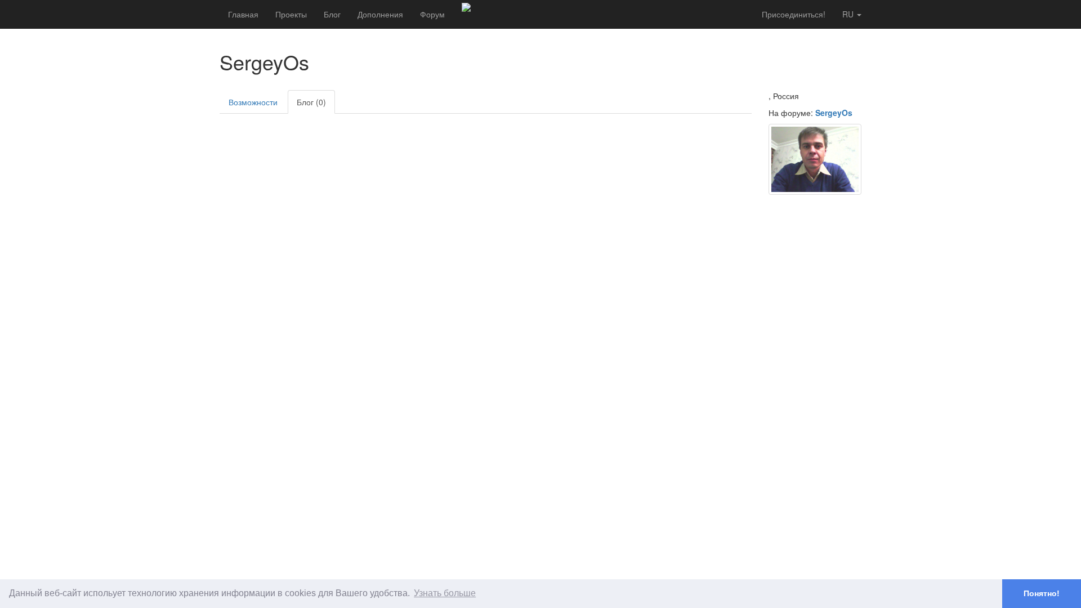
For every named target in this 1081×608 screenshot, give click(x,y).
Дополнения (380, 14)
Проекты (291, 14)
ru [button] (849, 14)
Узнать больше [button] (445, 593)
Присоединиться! (793, 14)
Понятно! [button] (1042, 593)
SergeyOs (833, 112)
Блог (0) (311, 102)
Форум (432, 14)
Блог (332, 14)
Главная (243, 14)
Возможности (253, 102)
